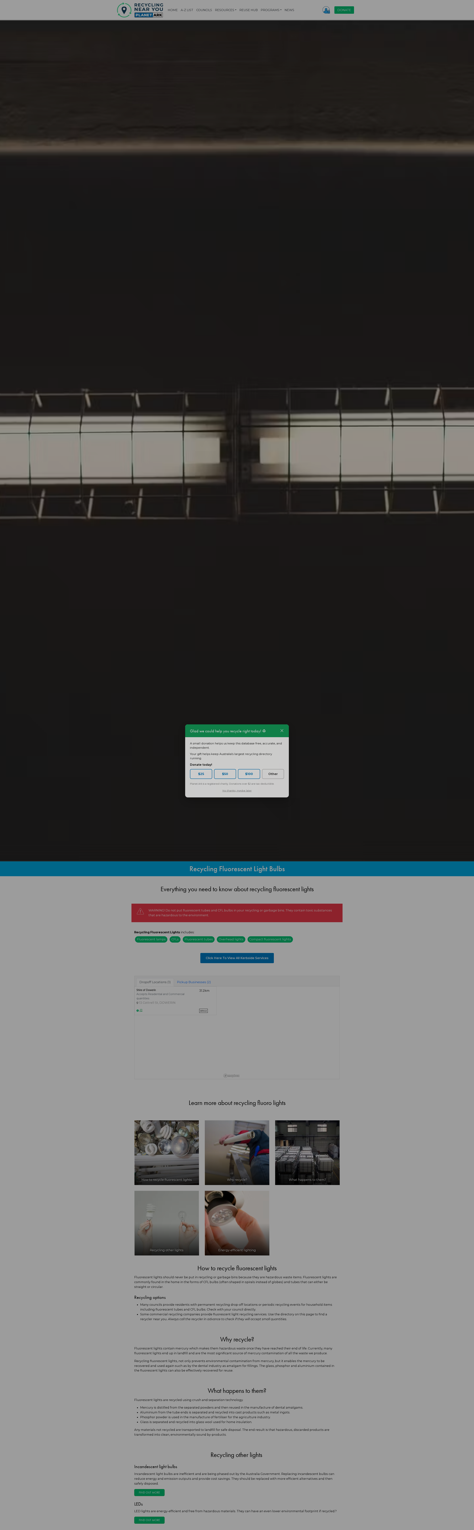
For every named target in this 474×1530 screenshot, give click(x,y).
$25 (201, 778)
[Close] (282, 735)
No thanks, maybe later (237, 794)
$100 (249, 778)
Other (273, 778)
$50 (225, 778)
